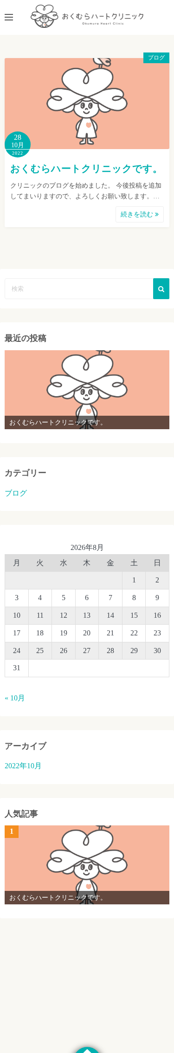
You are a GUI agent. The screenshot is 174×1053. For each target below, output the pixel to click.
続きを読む (138, 214)
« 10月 (15, 698)
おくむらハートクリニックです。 (86, 168)
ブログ (156, 57)
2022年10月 (23, 766)
